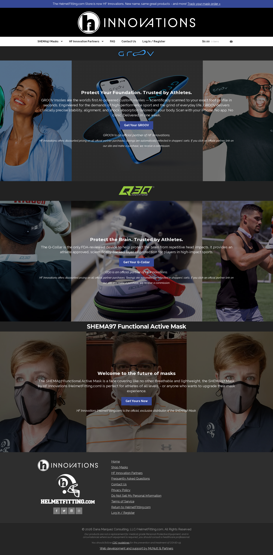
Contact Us (128, 41)
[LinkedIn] (71, 510)
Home (115, 461)
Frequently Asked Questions (130, 478)
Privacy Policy (120, 490)
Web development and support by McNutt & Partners (136, 548)
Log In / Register (153, 41)
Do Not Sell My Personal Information (136, 495)
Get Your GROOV (136, 125)
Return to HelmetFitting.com (131, 507)
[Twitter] (64, 510)
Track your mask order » (203, 4)
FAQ (112, 41)
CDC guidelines (120, 542)
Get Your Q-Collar (136, 262)
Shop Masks (119, 467)
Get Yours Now (137, 401)
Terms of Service (122, 501)
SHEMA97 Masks (48, 41)
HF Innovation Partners (84, 41)
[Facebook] (56, 510)
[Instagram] (79, 510)
